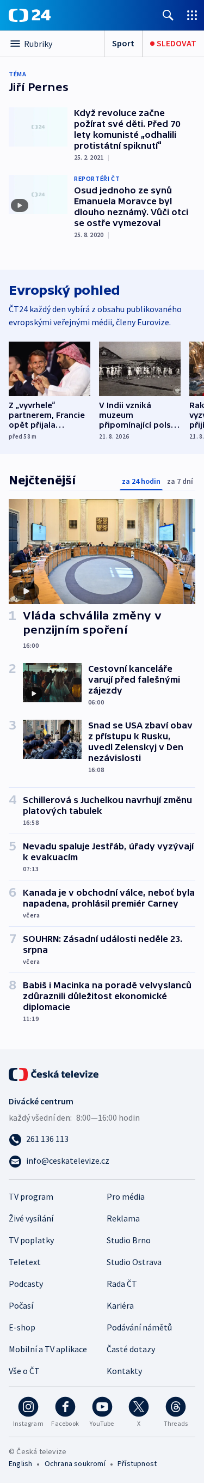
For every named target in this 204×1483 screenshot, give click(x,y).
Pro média (126, 1196)
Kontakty (124, 1370)
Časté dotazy (131, 1349)
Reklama (123, 1218)
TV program (31, 1196)
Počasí (21, 1305)
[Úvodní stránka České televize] (54, 1073)
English (20, 1463)
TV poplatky (31, 1240)
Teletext (25, 1261)
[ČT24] (30, 15)
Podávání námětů (139, 1327)
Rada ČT (122, 1283)
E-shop (22, 1327)
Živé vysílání (31, 1218)
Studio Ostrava (134, 1261)
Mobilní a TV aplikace (48, 1349)
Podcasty (26, 1283)
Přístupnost (137, 1463)
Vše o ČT (24, 1370)
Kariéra (120, 1305)
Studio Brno (129, 1240)
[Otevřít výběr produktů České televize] (192, 15)
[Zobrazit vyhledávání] (168, 15)
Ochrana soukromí (75, 1463)
